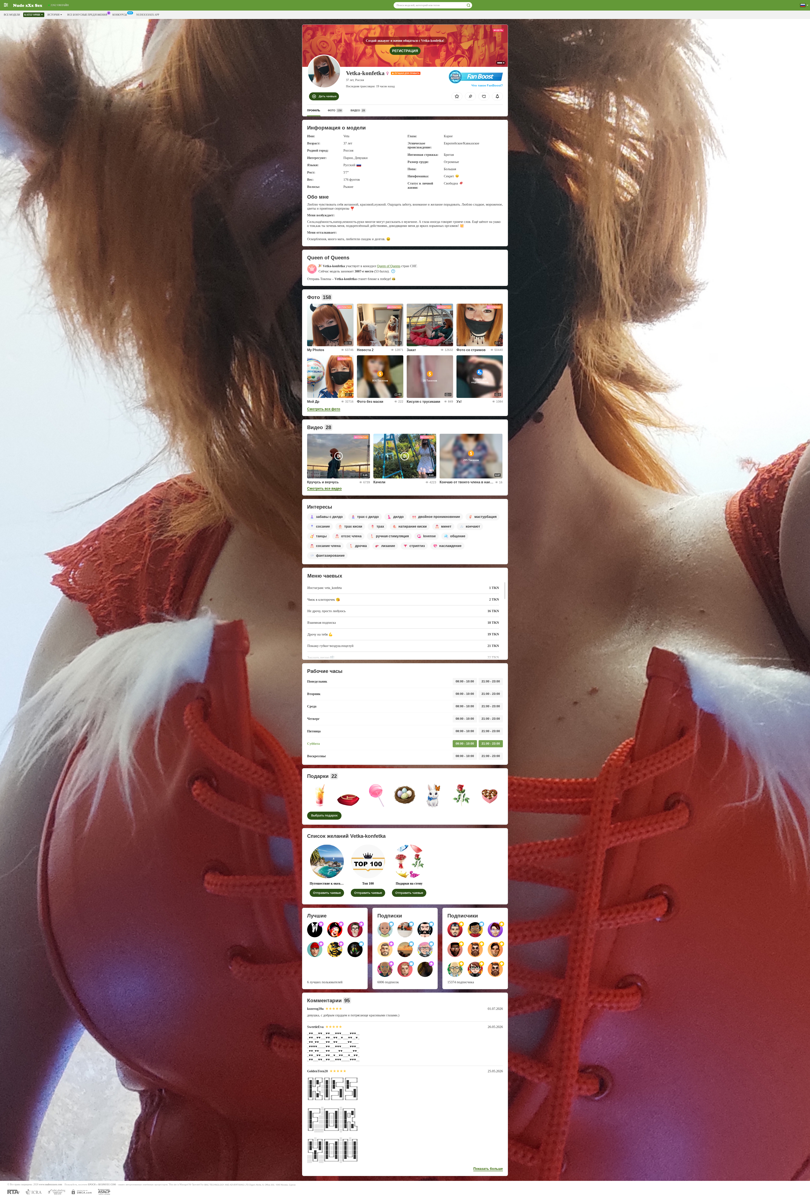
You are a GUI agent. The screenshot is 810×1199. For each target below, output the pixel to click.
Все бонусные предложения (87, 14)
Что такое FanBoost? (487, 85)
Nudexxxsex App (147, 14)
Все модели (12, 14)
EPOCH (92, 1184)
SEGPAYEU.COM (107, 1184)
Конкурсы (119, 14)
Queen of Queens (388, 266)
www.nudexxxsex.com (50, 1184)
